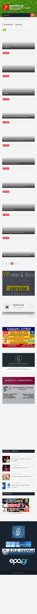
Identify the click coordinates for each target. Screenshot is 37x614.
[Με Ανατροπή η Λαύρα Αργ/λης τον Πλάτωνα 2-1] (18, 62)
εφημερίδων (20, 513)
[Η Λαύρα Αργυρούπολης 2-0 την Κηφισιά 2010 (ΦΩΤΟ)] (18, 85)
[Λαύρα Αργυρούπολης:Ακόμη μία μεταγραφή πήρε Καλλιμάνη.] (18, 201)
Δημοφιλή (14, 451)
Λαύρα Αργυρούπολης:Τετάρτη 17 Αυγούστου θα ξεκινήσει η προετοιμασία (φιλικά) (18, 231)
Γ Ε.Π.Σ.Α (6, 53)
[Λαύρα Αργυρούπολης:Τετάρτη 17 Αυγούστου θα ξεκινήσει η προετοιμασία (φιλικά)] (18, 224)
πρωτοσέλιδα (13, 513)
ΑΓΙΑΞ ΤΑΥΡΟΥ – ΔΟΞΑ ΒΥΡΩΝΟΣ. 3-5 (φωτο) (18, 140)
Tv (4, 29)
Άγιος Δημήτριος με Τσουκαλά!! (20, 467)
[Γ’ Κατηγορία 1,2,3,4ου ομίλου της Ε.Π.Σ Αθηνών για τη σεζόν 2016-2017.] (18, 154)
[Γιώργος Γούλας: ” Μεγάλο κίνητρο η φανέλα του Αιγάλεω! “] (18, 39)
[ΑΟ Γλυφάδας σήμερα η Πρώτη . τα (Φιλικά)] (18, 247)
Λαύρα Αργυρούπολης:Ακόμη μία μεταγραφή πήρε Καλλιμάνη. (17, 208)
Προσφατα (6, 451)
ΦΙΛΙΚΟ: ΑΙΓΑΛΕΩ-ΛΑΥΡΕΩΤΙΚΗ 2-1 (15, 186)
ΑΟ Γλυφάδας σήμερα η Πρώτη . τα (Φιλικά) (17, 255)
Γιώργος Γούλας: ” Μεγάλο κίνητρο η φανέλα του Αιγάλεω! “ (18, 46)
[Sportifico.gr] (18, 7)
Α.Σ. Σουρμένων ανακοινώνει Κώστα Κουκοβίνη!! (21, 459)
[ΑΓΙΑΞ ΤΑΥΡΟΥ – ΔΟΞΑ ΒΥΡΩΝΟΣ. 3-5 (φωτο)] (18, 131)
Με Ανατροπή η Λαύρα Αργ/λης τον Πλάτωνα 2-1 (18, 69)
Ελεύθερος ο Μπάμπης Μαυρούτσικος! (22, 476)
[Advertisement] (18, 428)
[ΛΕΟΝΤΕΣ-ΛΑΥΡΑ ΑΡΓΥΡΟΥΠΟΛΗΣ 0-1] (18, 108)
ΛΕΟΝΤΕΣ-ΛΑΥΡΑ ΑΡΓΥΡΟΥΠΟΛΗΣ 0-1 (16, 117)
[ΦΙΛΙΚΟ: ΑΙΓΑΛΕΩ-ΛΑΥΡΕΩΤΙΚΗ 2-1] (18, 177)
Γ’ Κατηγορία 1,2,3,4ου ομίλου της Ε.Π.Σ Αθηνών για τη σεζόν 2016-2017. (18, 162)
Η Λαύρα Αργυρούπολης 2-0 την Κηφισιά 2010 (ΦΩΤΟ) (18, 93)
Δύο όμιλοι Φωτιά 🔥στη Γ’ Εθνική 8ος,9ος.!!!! (21, 486)
